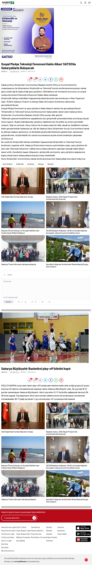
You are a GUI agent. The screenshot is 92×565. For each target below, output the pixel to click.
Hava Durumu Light (8, 527)
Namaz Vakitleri (37, 530)
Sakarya (41, 164)
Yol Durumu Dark (7, 537)
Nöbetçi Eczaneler (23, 537)
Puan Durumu (36, 534)
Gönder (8, 302)
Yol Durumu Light (7, 534)
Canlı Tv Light (6, 541)
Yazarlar (60, 527)
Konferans (30, 164)
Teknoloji (50, 164)
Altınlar (49, 527)
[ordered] (32, 301)
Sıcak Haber (62, 534)
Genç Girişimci (7, 164)
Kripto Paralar (51, 537)
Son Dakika (20, 541)
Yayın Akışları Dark (23, 534)
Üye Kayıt (5, 547)
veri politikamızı (20, 561)
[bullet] (35, 301)
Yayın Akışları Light (23, 530)
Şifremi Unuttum (7, 551)
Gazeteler (61, 530)
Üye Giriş (4, 544)
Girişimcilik (20, 164)
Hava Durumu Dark (8, 530)
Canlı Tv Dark (21, 527)
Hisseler (49, 534)
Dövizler (49, 530)
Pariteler (49, 541)
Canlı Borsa (35, 527)
